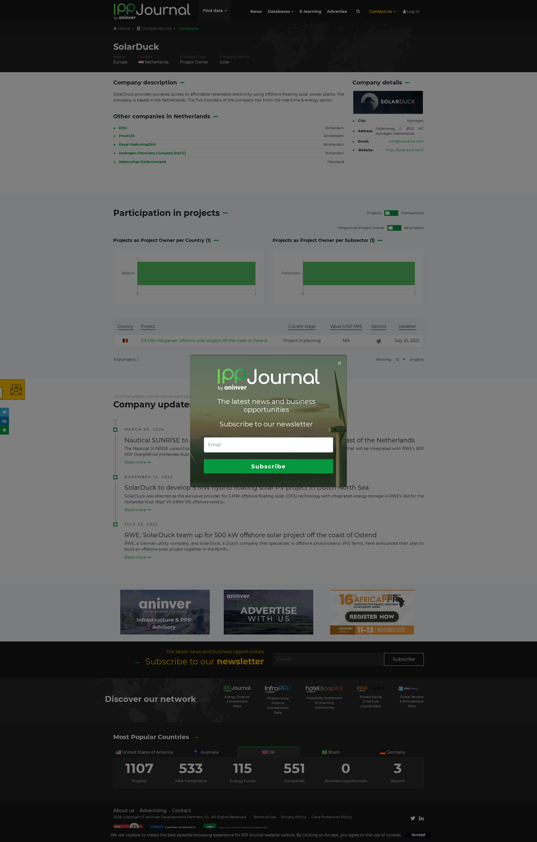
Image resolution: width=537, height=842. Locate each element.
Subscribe (268, 466)
